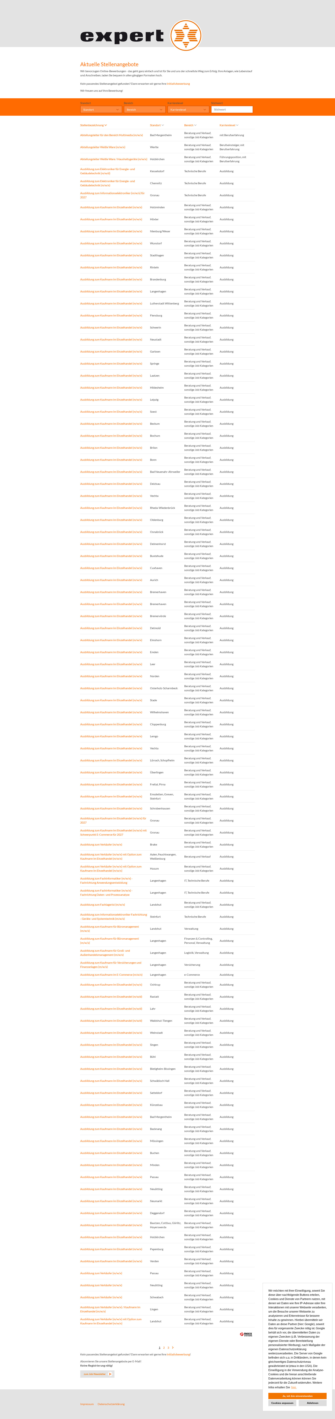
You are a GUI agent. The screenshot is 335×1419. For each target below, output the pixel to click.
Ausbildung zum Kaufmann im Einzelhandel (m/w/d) (111, 996)
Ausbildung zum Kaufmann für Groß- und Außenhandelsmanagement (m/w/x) (105, 952)
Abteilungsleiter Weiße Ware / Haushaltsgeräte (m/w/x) (113, 159)
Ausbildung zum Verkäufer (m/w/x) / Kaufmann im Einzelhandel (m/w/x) (110, 1309)
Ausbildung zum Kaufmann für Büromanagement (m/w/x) (109, 928)
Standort (85, 103)
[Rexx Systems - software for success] (246, 1334)
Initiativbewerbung (178, 83)
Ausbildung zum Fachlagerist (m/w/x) (102, 904)
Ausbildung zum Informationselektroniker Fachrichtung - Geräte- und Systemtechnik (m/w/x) (113, 916)
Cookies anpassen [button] (282, 1403)
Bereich (128, 103)
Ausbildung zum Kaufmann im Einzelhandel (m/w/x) (111, 207)
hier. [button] (293, 1387)
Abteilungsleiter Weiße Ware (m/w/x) (102, 147)
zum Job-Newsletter (95, 1373)
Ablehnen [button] (312, 1403)
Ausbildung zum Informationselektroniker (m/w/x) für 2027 (112, 195)
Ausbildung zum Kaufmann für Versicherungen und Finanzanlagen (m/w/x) (110, 964)
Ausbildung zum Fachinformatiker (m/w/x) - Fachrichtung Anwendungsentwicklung (106, 880)
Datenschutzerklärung (111, 1404)
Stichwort (217, 103)
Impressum (87, 1404)
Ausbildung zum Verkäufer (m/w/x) (101, 844)
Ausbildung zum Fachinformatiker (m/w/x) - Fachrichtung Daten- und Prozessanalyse (106, 892)
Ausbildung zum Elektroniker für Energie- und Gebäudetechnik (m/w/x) (107, 183)
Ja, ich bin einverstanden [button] (297, 1396)
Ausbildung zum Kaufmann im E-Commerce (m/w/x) (111, 974)
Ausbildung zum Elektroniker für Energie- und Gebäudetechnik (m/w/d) (107, 171)
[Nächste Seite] (173, 1347)
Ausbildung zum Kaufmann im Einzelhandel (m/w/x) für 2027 (113, 820)
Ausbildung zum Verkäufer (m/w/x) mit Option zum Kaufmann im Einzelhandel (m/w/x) (111, 856)
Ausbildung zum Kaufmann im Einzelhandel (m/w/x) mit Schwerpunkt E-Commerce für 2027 (113, 832)
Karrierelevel (175, 103)
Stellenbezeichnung (92, 125)
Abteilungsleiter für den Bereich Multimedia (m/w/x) (111, 135)
